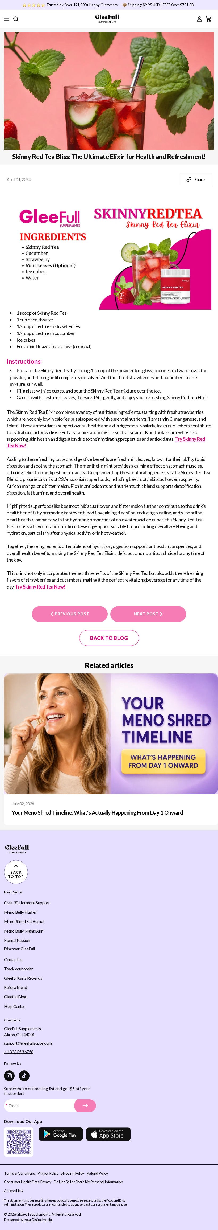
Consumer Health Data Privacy (27, 1181)
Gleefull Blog (15, 996)
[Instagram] (9, 1075)
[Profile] (199, 18)
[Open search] (15, 18)
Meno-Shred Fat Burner (24, 921)
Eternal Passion (17, 940)
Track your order (18, 968)
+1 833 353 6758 (18, 1051)
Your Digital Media (38, 1219)
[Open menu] (6, 18)
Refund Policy (97, 1173)
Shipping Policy (72, 1173)
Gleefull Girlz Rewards (23, 977)
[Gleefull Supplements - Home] (107, 18)
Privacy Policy (47, 1173)
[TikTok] (24, 1075)
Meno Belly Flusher (20, 911)
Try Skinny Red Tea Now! (40, 587)
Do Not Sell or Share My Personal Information (88, 1181)
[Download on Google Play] (61, 1142)
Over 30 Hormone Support (27, 902)
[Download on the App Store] (108, 1142)
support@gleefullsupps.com (28, 1042)
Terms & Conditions (19, 1173)
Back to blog (109, 638)
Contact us (13, 959)
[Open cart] (208, 18)
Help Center (14, 1006)
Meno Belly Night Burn (23, 930)
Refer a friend (15, 987)
